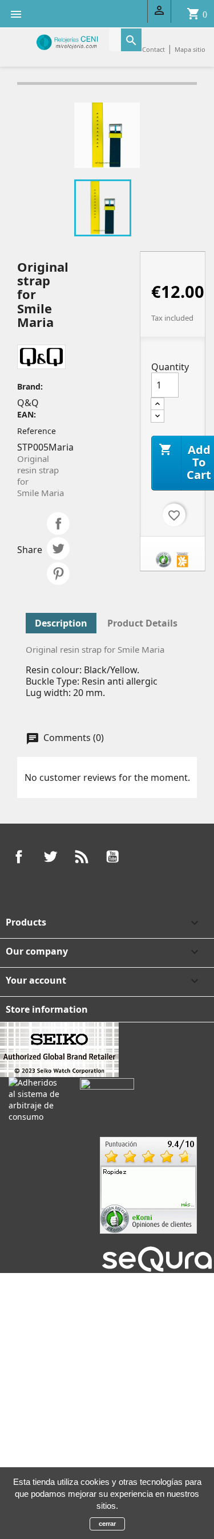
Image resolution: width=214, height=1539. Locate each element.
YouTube (112, 857)
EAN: (26, 414)
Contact (153, 49)
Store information (47, 1009)
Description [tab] (61, 623)
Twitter (50, 857)
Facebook (19, 857)
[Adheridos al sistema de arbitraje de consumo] (36, 1098)
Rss (81, 857)
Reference (36, 430)
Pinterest (58, 573)
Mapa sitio (190, 49)
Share (58, 523)
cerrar (107, 1523)
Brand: (30, 386)
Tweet (58, 548)
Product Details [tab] (142, 623)
